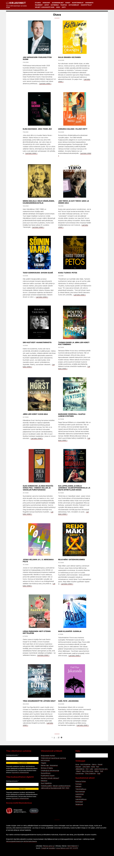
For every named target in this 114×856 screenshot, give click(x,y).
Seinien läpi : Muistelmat (49, 765)
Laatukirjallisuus (80, 799)
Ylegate (43, 763)
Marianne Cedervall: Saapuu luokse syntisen (71, 415)
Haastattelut (86, 5)
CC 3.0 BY (73, 848)
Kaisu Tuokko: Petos (67, 273)
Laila (91, 769)
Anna (77, 764)
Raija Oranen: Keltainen (69, 57)
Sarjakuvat (79, 804)
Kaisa (93, 767)
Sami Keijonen (73, 846)
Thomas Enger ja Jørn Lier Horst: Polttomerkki (74, 343)
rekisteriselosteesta (30, 841)
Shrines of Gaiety (47, 768)
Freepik (43, 848)
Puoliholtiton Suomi (47, 775)
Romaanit (46, 3)
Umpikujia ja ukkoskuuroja (50, 770)
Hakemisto (89, 3)
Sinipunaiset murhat (48, 755)
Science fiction (80, 781)
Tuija (98, 773)
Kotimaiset (79, 802)
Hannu (94, 764)
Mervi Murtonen (87, 771)
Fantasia (78, 784)
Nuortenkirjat (78, 3)
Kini (87, 769)
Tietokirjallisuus (80, 789)
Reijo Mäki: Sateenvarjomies (71, 560)
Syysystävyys (45, 773)
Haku (58, 7)
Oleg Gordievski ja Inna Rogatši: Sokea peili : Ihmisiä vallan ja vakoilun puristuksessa (38, 488)
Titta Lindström (90, 773)
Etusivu (38, 3)
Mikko (97, 771)
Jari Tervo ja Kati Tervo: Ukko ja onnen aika (73, 202)
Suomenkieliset (58, 3)
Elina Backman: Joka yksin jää (37, 129)
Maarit (78, 771)
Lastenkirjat (79, 794)
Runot (67, 3)
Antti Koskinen (85, 764)
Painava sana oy (48, 846)
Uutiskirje (55, 5)
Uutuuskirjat (74, 5)
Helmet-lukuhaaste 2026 (44, 7)
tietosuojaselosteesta (13, 841)
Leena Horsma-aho (101, 769)
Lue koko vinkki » (45, 83)
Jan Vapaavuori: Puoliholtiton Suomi (37, 58)
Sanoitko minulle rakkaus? (50, 778)
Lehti (64, 7)
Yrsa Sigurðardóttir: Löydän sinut (39, 701)
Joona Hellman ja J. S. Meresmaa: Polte (38, 561)
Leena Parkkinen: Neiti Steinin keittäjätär (37, 632)
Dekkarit (78, 786)
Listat (46, 5)
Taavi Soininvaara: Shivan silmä (38, 273)
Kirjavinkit (17, 2)
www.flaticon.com (62, 848)
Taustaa (63, 5)
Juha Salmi (86, 767)
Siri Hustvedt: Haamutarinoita (37, 342)
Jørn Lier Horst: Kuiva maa (35, 414)
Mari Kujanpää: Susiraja (69, 631)
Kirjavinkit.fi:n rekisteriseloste (20, 772)
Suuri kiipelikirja (46, 783)
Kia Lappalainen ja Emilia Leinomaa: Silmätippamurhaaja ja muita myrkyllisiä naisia (74, 488)
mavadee (51, 848)
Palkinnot (39, 5)
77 (59, 737)
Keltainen (44, 781)
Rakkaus (78, 797)
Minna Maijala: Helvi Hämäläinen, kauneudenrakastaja (38, 202)
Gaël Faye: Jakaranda (68, 701)
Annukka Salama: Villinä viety (72, 129)
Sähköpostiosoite (12, 755)
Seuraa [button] (34, 811)
